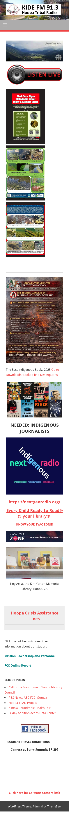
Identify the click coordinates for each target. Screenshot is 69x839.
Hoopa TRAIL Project (23, 703)
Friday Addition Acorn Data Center (32, 713)
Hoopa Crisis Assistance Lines (35, 615)
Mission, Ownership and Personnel (30, 656)
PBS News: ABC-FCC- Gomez (28, 698)
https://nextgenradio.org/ (34, 501)
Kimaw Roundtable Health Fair (30, 708)
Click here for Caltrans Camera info (34, 793)
